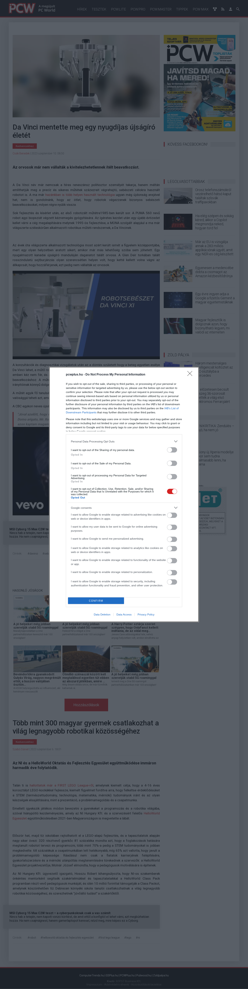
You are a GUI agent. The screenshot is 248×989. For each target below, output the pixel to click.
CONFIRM (96, 600)
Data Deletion (102, 614)
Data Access (124, 614)
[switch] (172, 450)
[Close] (191, 374)
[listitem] (124, 441)
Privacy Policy (146, 614)
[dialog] (124, 494)
